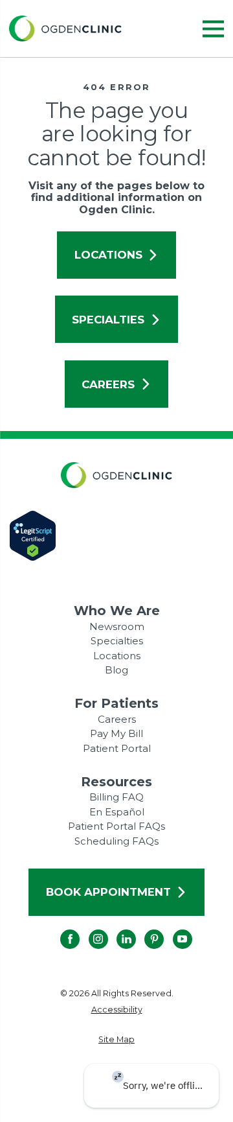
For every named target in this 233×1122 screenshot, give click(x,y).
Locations (108, 254)
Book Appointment (108, 891)
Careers (108, 384)
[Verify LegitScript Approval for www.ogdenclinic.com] (117, 535)
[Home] (65, 28)
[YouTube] (173, 929)
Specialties (108, 319)
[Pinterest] (144, 929)
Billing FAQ (116, 797)
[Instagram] (88, 929)
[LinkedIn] (116, 929)
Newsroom (116, 626)
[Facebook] (60, 929)
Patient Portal (117, 748)
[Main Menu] (213, 29)
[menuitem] (117, 1010)
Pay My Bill (116, 733)
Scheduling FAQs (116, 841)
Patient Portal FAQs (116, 826)
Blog (116, 670)
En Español (116, 812)
